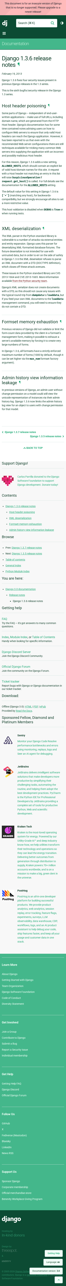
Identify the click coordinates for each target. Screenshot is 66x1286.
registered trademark (37, 1275)
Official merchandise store (16, 1193)
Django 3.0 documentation (21, 589)
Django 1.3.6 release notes (21, 506)
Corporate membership (15, 1187)
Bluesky (6, 1141)
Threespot (10, 1251)
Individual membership (14, 1055)
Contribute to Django (13, 1037)
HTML (28, 706)
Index (5, 637)
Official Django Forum (16, 666)
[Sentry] (8, 744)
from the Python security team (29, 280)
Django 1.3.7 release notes (20, 432)
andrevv (10, 1261)
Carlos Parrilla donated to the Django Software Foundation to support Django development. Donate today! (38, 480)
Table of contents (15, 559)
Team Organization (12, 986)
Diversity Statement (13, 1003)
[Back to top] (59, 1280)
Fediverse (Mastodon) (14, 1135)
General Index (13, 565)
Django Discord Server (16, 652)
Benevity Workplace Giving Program (22, 1199)
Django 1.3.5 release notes (46, 436)
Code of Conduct (11, 997)
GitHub (6, 1123)
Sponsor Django (11, 1181)
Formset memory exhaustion (25, 524)
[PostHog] (8, 900)
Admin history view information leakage (31, 529)
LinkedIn (7, 1147)
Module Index (18, 637)
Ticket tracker (10, 681)
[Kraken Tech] (8, 837)
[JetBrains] (8, 777)
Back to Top (34, 447)
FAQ (4, 619)
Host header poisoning (22, 512)
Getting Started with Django (17, 979)
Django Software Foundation (18, 991)
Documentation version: (46, 1271)
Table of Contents (43, 637)
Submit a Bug (9, 1043)
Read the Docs (24, 710)
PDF (36, 706)
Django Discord (10, 1089)
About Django (9, 974)
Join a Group (9, 1031)
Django (5, 23)
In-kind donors (13, 1235)
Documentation (15, 43)
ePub (43, 706)
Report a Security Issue (15, 1049)
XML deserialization (20, 518)
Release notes (17, 595)
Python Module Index (18, 571)
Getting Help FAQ (11, 1083)
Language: (53, 1262)
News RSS (7, 1153)
